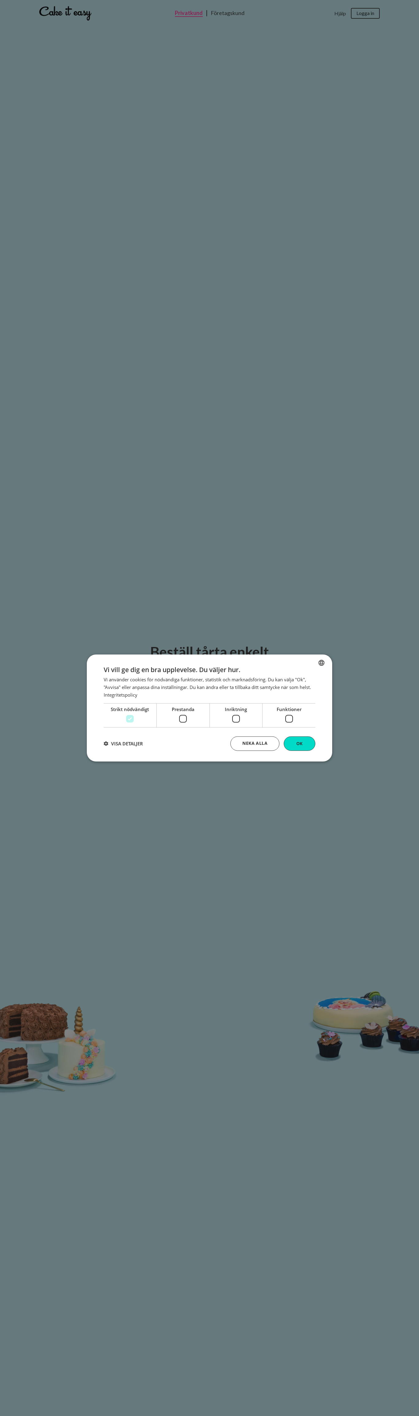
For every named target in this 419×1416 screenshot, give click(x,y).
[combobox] (321, 663)
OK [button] (299, 743)
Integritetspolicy (120, 694)
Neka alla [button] (254, 743)
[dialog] (209, 708)
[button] (123, 743)
